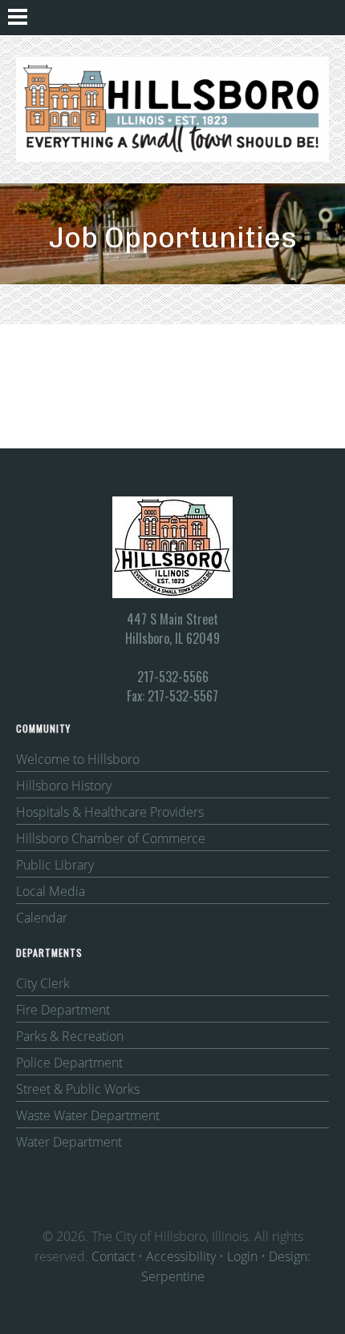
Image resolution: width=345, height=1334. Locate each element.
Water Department (69, 1142)
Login (242, 1256)
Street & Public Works (78, 1089)
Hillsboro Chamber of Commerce (110, 838)
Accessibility (181, 1256)
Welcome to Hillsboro (78, 759)
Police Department (69, 1062)
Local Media (50, 891)
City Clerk (43, 983)
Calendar (41, 917)
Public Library (55, 865)
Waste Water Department (88, 1115)
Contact (113, 1256)
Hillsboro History (64, 785)
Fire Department (63, 1010)
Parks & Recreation (70, 1036)
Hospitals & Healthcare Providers (110, 812)
